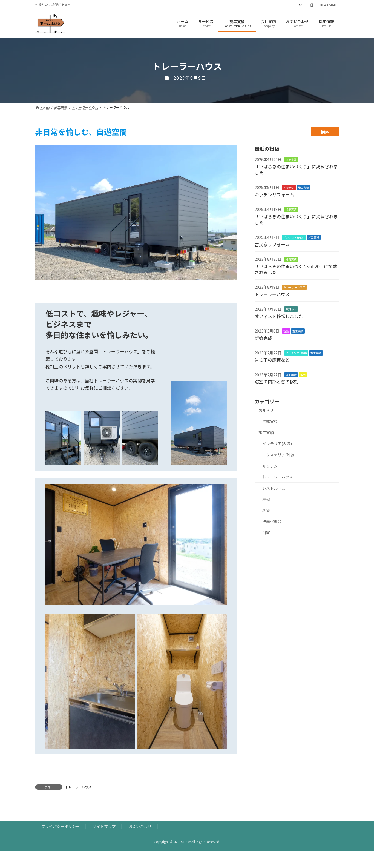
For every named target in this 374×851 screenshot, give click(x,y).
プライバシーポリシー (60, 826)
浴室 (303, 375)
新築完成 (263, 338)
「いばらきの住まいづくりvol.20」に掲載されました (296, 269)
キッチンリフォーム (274, 194)
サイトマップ (104, 826)
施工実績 (303, 188)
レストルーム (273, 488)
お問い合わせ (139, 826)
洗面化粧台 (271, 521)
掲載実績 (291, 160)
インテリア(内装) (294, 238)
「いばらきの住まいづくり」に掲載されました (296, 169)
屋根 (266, 499)
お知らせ (291, 309)
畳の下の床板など (272, 360)
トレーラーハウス (78, 786)
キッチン (288, 188)
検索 (325, 131)
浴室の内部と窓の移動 (276, 382)
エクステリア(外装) (279, 454)
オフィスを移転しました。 (281, 316)
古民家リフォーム (272, 244)
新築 (286, 331)
